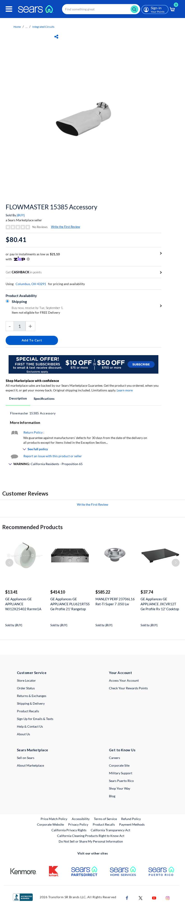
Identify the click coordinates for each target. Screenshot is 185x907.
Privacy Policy (78, 824)
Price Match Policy (54, 819)
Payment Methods (132, 824)
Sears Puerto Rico (121, 781)
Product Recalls (28, 711)
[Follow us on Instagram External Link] (167, 898)
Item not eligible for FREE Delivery (36, 312)
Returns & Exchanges (31, 696)
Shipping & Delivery (31, 703)
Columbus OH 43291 (31, 284)
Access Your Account (124, 680)
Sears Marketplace (32, 750)
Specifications (44, 398)
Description (18, 398)
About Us (23, 734)
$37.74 (147, 591)
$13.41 (11, 591)
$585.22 (102, 591)
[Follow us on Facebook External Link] (127, 898)
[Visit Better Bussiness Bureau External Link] (23, 897)
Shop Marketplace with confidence (32, 381)
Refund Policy (131, 819)
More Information (25, 422)
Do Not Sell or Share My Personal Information (91, 841)
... (26, 26)
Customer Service (31, 673)
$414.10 (57, 591)
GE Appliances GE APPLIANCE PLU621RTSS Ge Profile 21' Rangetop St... (70, 604)
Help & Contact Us (30, 726)
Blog (112, 796)
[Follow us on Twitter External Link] (140, 898)
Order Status (26, 688)
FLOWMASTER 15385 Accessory (51, 207)
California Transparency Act (110, 830)
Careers (114, 758)
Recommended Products (32, 527)
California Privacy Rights (68, 830)
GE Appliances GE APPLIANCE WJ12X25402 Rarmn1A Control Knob (23, 604)
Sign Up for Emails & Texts (35, 719)
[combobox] (101, 9)
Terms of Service (105, 819)
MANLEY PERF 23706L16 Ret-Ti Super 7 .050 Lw (115, 601)
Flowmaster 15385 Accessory (33, 413)
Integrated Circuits (43, 26)
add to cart (32, 340)
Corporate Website (50, 824)
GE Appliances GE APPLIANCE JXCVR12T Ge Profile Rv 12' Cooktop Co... (160, 604)
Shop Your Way (119, 788)
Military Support (120, 773)
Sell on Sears (25, 758)
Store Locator (26, 680)
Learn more (125, 390)
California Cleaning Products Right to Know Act (90, 836)
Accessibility (81, 819)
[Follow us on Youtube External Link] (154, 898)
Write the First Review (65, 226)
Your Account (120, 673)
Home (17, 26)
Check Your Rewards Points (128, 688)
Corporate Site (119, 765)
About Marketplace (30, 765)
